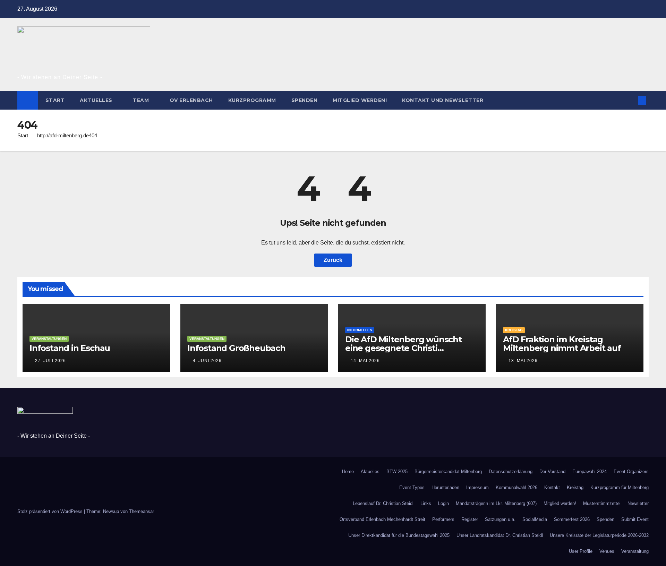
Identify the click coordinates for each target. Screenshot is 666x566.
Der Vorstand (552, 471)
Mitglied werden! (360, 100)
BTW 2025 (397, 471)
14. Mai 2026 (365, 360)
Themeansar (141, 511)
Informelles (359, 330)
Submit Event (635, 519)
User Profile (580, 551)
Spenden (304, 100)
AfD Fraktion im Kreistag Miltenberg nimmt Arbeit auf (562, 343)
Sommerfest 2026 (572, 519)
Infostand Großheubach (236, 348)
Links (425, 503)
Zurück (333, 260)
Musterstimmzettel (602, 503)
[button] (631, 100)
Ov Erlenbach (191, 100)
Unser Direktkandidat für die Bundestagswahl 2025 (399, 535)
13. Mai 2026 (523, 360)
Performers (443, 519)
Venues (606, 551)
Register (469, 519)
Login (443, 503)
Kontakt (552, 487)
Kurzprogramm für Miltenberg (619, 487)
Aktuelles (97, 100)
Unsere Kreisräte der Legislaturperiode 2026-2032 (599, 535)
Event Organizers (631, 471)
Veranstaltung (635, 551)
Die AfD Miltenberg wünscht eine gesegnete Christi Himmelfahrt (403, 348)
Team (142, 100)
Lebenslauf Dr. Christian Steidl (383, 503)
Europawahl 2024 (589, 471)
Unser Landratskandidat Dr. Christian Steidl (499, 535)
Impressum (477, 487)
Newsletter (638, 503)
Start (55, 100)
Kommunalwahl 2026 (516, 487)
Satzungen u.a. (500, 519)
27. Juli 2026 (50, 360)
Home (348, 471)
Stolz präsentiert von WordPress (50, 511)
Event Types (412, 487)
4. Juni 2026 (207, 360)
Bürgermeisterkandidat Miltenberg (448, 471)
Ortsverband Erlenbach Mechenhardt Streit (382, 519)
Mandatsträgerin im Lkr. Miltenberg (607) (496, 503)
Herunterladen (445, 487)
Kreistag (514, 330)
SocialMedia (534, 519)
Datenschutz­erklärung (510, 471)
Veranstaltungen (49, 339)
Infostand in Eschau (69, 348)
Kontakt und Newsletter (443, 100)
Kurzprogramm (252, 100)
